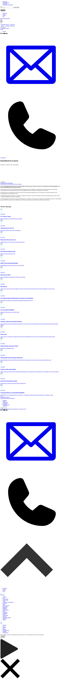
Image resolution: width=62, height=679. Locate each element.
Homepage (5, 1)
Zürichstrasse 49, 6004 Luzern (6, 409)
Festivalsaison (5, 599)
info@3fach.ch (15, 409)
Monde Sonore (6, 609)
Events (4, 14)
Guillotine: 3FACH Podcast (8, 602)
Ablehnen (2, 637)
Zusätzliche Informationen (8, 4)
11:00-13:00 (12, 24)
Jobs (4, 628)
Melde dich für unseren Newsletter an (7, 398)
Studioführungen (6, 404)
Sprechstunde (3, 157)
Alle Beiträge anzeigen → (5, 397)
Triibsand (4, 618)
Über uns (4, 625)
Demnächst (3, 24)
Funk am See (5, 600)
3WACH (4, 596)
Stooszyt (4, 616)
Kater (4, 604)
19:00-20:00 (12, 25)
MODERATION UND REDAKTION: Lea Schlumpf (10, 184)
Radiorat (4, 401)
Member (4, 629)
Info (3, 16)
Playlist (4, 31)
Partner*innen (5, 632)
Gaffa (4, 601)
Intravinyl (7, 24)
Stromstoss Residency (7, 617)
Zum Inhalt (5, 3)
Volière (4, 15)
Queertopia (7, 25)
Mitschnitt (5, 607)
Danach (2, 25)
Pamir (4, 611)
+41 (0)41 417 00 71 (22, 409)
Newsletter (5, 403)
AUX (4, 597)
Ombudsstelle (5, 402)
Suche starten (16, 7)
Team (4, 626)
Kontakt (4, 627)
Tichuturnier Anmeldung (5, 18)
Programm (5, 13)
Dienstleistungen (6, 630)
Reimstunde (5, 613)
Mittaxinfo (5, 608)
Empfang (4, 631)
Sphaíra (4, 614)
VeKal (4, 619)
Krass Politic (5, 606)
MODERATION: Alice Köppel (6, 183)
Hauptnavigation (6, 2)
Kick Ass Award (6, 605)
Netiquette (5, 400)
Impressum (5, 405)
